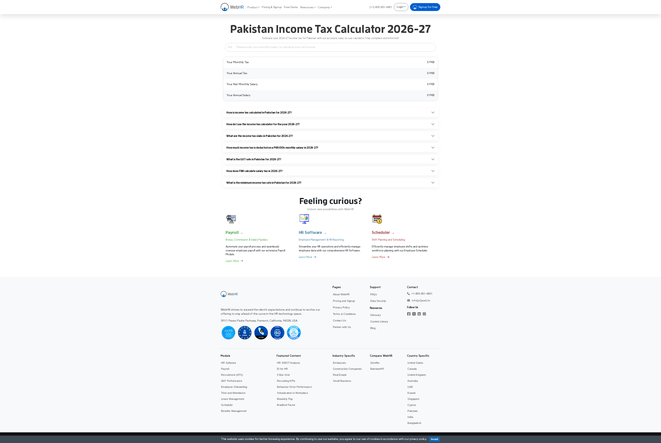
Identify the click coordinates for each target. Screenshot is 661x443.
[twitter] (414, 313)
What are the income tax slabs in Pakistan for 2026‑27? (259, 135)
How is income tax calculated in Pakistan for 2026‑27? (259, 112)
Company (324, 7)
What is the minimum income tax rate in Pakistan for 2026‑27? (263, 182)
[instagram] (425, 313)
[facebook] (409, 313)
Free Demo (291, 7)
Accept (434, 439)
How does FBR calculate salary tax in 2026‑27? (254, 170)
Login (400, 7)
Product (252, 7)
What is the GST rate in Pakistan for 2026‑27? (253, 159)
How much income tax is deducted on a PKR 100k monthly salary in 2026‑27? (272, 147)
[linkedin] (420, 313)
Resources (307, 7)
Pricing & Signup (272, 7)
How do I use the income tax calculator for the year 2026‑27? (263, 124)
